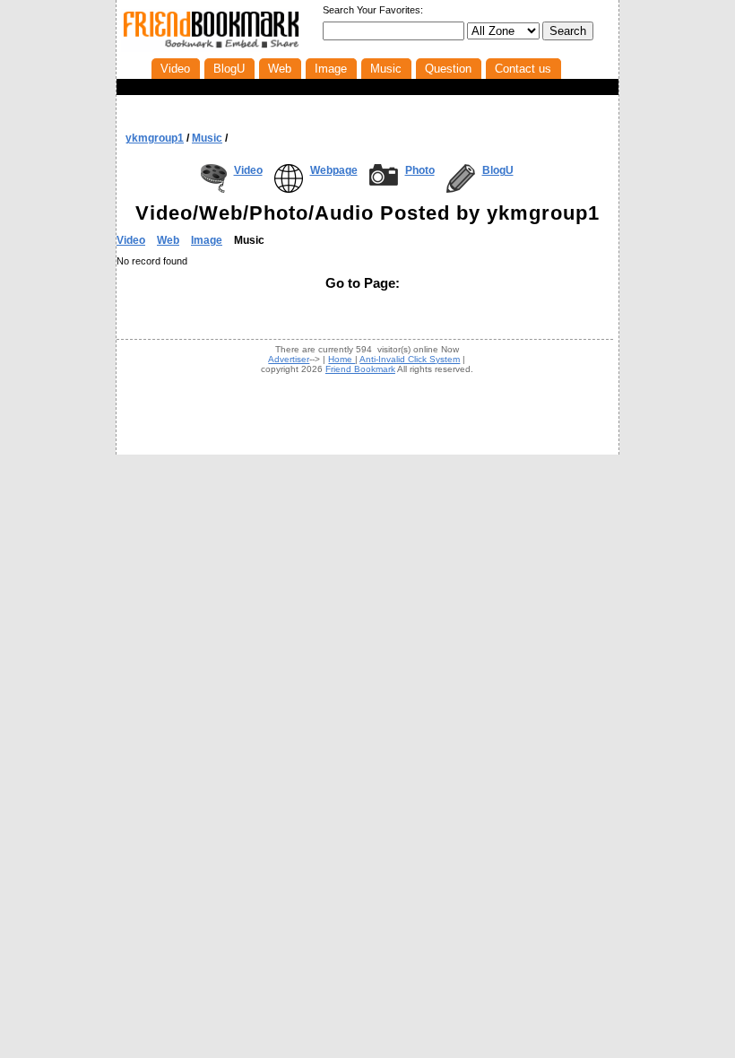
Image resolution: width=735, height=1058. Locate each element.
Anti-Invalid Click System (409, 359)
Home (341, 359)
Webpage (334, 170)
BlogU (498, 170)
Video (248, 170)
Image (206, 240)
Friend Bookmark (360, 369)
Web (168, 240)
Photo (420, 170)
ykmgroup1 (154, 138)
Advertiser (288, 359)
